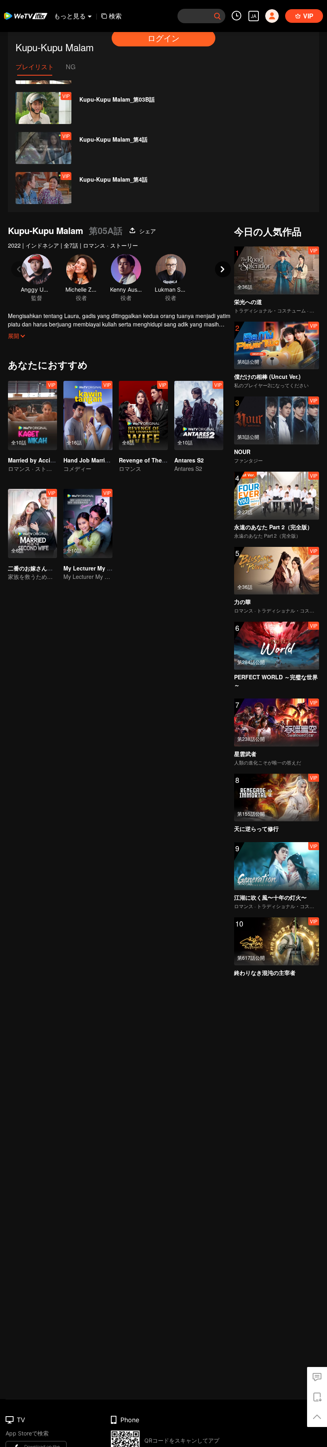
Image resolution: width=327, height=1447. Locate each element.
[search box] (217, 16)
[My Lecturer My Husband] (87, 523)
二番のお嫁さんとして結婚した (47, 568)
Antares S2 (189, 460)
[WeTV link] (26, 16)
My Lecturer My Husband (97, 568)
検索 (115, 15)
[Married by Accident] (32, 415)
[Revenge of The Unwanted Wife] (143, 415)
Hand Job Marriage (89, 460)
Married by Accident (35, 460)
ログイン (163, 38)
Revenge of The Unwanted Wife (162, 460)
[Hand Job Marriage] (87, 415)
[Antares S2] (198, 415)
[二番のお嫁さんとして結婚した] (32, 523)
